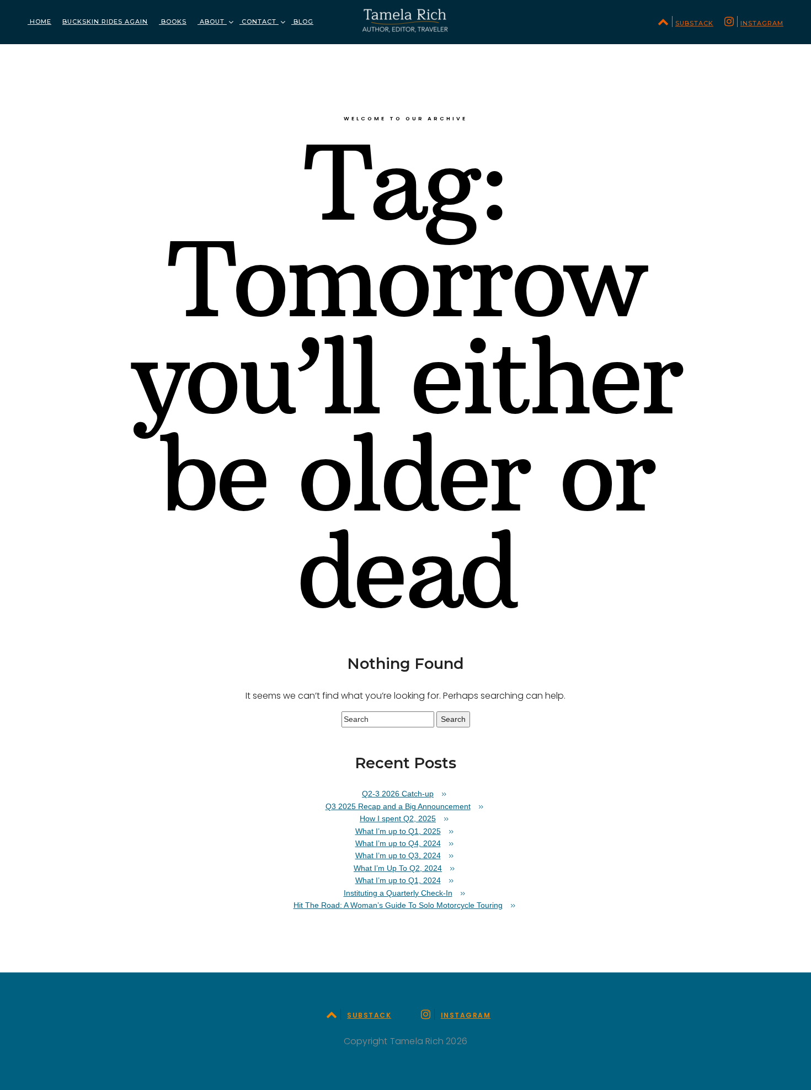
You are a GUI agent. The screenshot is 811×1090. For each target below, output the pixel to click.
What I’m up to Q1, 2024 (398, 880)
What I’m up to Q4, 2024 (398, 843)
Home (39, 21)
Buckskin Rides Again (105, 21)
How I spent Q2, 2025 (398, 818)
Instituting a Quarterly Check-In (398, 893)
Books (172, 21)
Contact (259, 21)
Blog (302, 21)
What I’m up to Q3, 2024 (398, 855)
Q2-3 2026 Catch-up (398, 793)
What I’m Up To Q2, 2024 (398, 868)
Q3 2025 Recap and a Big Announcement (398, 806)
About (212, 21)
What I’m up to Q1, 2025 (398, 831)
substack (694, 23)
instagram (761, 23)
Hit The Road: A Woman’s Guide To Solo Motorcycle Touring (398, 905)
